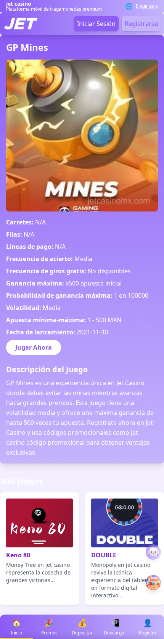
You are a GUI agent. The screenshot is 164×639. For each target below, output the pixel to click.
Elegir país (147, 6)
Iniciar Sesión (96, 23)
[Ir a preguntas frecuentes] (153, 552)
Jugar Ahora (33, 347)
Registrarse (141, 23)
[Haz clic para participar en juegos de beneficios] (153, 582)
